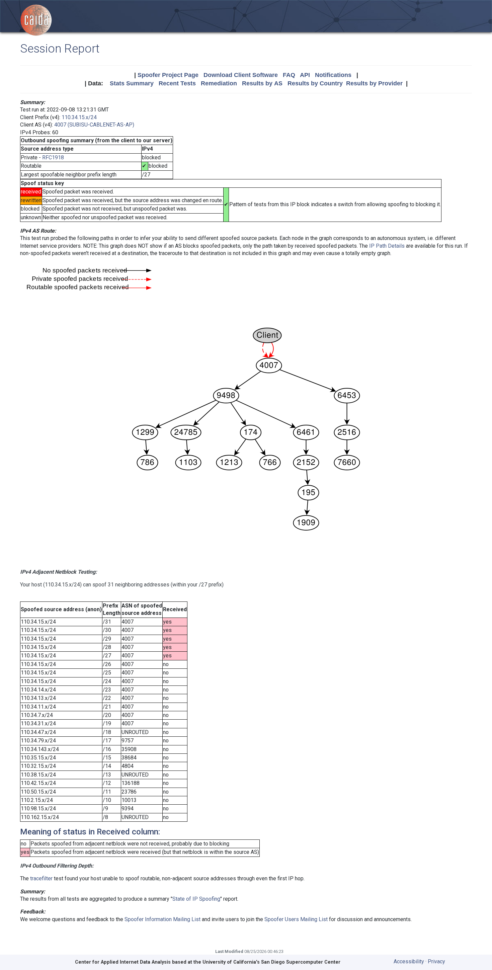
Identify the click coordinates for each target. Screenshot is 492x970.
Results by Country (315, 83)
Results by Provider (374, 83)
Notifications (333, 75)
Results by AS (262, 83)
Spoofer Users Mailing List (296, 919)
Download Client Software (240, 75)
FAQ (289, 75)
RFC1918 (53, 157)
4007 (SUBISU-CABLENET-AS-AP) (94, 125)
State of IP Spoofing (196, 899)
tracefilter (41, 878)
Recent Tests (177, 83)
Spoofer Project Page (168, 75)
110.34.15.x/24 (79, 117)
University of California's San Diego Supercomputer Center (271, 962)
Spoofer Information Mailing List (162, 919)
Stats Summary (132, 83)
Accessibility (409, 961)
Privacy (436, 961)
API (305, 75)
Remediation (219, 83)
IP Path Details (387, 246)
